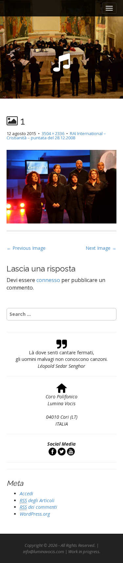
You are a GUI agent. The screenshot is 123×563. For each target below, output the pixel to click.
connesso (48, 280)
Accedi (26, 493)
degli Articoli (37, 500)
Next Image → (101, 248)
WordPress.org (35, 514)
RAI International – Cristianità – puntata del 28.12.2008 (56, 135)
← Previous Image (26, 248)
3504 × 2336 (53, 133)
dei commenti (38, 507)
